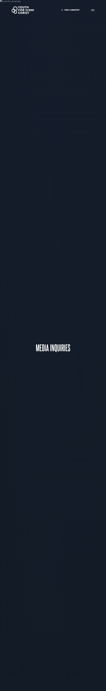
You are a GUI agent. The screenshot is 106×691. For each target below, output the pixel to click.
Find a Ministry (72, 10)
